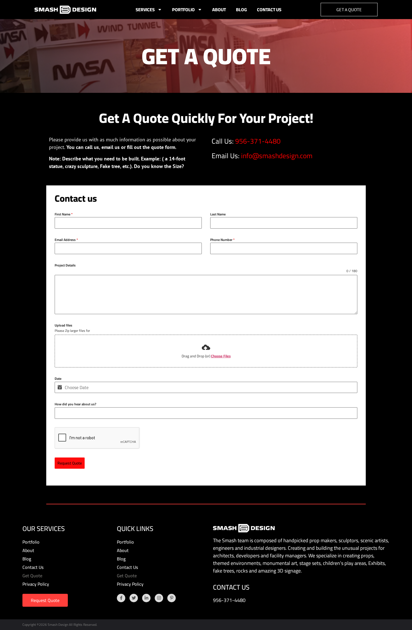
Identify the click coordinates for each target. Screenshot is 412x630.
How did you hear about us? (75, 404)
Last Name (218, 214)
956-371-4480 (258, 141)
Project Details (65, 265)
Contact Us (269, 9)
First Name (64, 214)
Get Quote (32, 575)
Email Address (66, 240)
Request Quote (69, 463)
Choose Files (221, 356)
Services (145, 9)
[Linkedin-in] (146, 598)
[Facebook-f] (121, 598)
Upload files (63, 325)
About (219, 9)
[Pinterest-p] (171, 598)
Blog (241, 9)
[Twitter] (133, 598)
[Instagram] (159, 598)
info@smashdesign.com (277, 155)
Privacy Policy (35, 584)
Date (58, 378)
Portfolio (183, 9)
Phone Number (222, 240)
